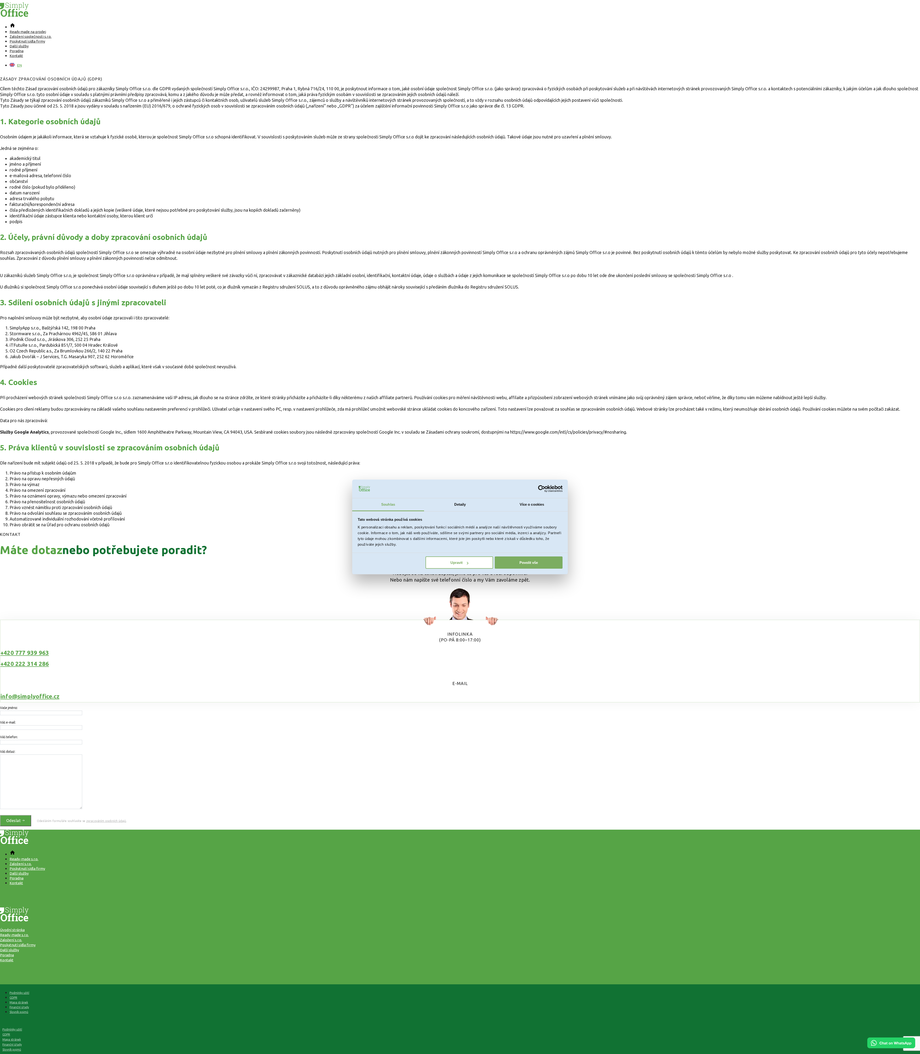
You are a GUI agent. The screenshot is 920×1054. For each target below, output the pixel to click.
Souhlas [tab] (388, 504)
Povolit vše (528, 563)
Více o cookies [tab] (532, 504)
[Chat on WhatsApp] (891, 1046)
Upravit (456, 563)
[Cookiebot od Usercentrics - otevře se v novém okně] (542, 489)
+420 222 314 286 (24, 664)
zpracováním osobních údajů (106, 820)
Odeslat (14, 820)
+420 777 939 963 (24, 653)
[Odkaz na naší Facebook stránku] (460, 893)
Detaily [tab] (460, 504)
